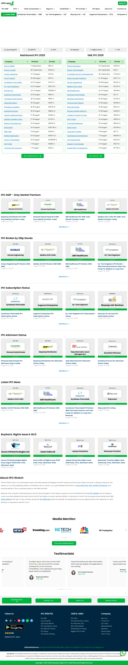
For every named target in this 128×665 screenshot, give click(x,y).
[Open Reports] (54, 9)
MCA (64, 647)
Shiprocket (8, 127)
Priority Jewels (10, 70)
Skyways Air (8, 91)
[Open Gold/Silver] (70, 9)
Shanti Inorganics (74, 66)
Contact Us (105, 621)
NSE (55, 647)
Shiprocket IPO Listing (107, 408)
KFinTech (92, 647)
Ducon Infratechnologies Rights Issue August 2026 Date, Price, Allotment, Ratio (14, 462)
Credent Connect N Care (77, 115)
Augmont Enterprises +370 (84, 14)
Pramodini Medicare (75, 123)
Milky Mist (8, 132)
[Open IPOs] (18, 9)
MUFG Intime (82, 647)
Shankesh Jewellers (12, 107)
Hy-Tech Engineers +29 (39, 14)
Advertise (104, 629)
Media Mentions (106, 626)
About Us (104, 618)
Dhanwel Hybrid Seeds (76, 95)
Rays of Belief (9, 66)
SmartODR (71, 647)
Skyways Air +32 (61, 14)
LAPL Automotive (73, 140)
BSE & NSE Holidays (77, 626)
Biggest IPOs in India (78, 631)
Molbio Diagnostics (11, 136)
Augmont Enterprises (12, 95)
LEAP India (8, 144)
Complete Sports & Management (80, 74)
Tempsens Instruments (13, 99)
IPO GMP (44, 618)
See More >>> (64, 227)
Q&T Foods (71, 119)
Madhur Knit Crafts (74, 86)
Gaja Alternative (10, 103)
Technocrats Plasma (75, 103)
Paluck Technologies (75, 70)
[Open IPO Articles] (86, 9)
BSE (59, 647)
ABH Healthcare (73, 91)
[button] (27, 62)
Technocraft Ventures (13, 148)
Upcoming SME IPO (47, 623)
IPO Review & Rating (48, 634)
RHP (51, 647)
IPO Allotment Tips (77, 623)
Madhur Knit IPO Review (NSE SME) (47, 264)
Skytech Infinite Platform (77, 111)
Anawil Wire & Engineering (77, 148)
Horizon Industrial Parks (13, 115)
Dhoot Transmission (12, 140)
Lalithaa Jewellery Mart (13, 119)
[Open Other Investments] (40, 9)
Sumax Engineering (74, 82)
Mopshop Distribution (75, 99)
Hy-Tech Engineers (11, 86)
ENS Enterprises (73, 107)
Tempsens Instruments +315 (112, 14)
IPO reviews (94, 493)
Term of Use (105, 634)
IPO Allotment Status (48, 629)
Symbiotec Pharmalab (13, 82)
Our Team (104, 623)
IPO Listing (44, 631)
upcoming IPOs (82, 485)
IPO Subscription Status (49, 626)
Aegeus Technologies (75, 144)
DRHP (46, 647)
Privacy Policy (105, 631)
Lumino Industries (11, 74)
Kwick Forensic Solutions (76, 78)
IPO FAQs (74, 618)
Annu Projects (9, 78)
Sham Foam (71, 127)
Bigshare (100, 647)
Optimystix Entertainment (77, 136)
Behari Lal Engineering (12, 123)
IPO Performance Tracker (80, 621)
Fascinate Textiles (74, 132)
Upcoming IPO (46, 621)
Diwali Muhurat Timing (78, 629)
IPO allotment (45, 499)
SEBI (41, 647)
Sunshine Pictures (11, 111)
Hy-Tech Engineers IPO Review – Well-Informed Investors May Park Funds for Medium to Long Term (112, 266)
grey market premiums (98, 485)
